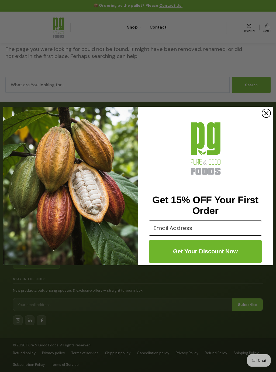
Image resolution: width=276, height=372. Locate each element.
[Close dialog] (266, 113)
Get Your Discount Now (205, 251)
